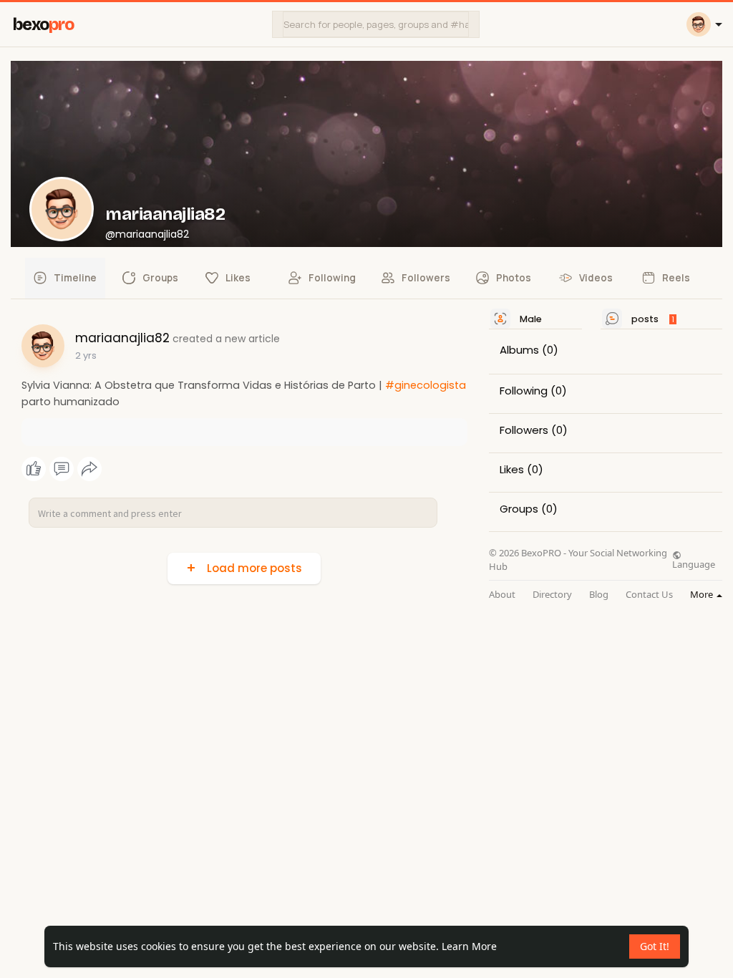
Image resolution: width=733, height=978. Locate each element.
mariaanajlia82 (165, 214)
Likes (512, 469)
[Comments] (61, 469)
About (502, 594)
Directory (552, 594)
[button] (376, 24)
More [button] (702, 594)
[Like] (61, 469)
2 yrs (86, 355)
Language (693, 563)
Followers (524, 430)
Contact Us (649, 594)
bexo (43, 24)
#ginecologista (425, 385)
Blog (598, 594)
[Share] (89, 469)
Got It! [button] (654, 946)
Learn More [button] (469, 946)
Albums (519, 350)
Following (524, 391)
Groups (519, 509)
